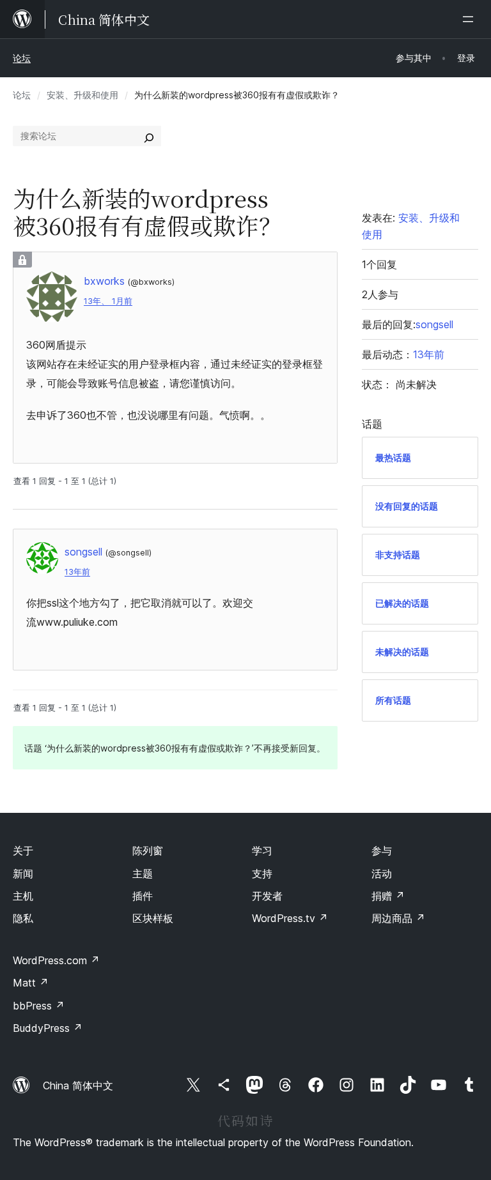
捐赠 (388, 895)
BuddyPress (47, 1028)
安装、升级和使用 (82, 94)
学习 (262, 850)
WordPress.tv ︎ (290, 918)
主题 (142, 873)
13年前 (77, 572)
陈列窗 (147, 850)
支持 (262, 873)
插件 (142, 895)
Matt (31, 982)
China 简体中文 (78, 1085)
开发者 (267, 895)
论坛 (22, 57)
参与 (381, 850)
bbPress (39, 1005)
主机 (23, 895)
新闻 (23, 873)
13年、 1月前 (108, 301)
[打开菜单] (470, 19)
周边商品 (398, 918)
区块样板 (152, 918)
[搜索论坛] (149, 136)
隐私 (23, 918)
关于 (23, 850)
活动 (381, 873)
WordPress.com (56, 960)
